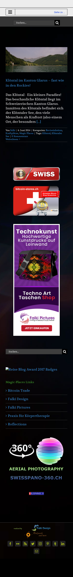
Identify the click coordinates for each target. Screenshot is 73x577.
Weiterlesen (12, 139)
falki (12, 130)
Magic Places (26, 133)
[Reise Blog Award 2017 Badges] (31, 369)
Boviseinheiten (54, 130)
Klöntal (46, 133)
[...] (38, 121)
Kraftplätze (12, 133)
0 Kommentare (20, 136)
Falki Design (18, 399)
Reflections (17, 424)
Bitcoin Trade (19, 390)
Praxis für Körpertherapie (29, 416)
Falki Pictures (19, 407)
